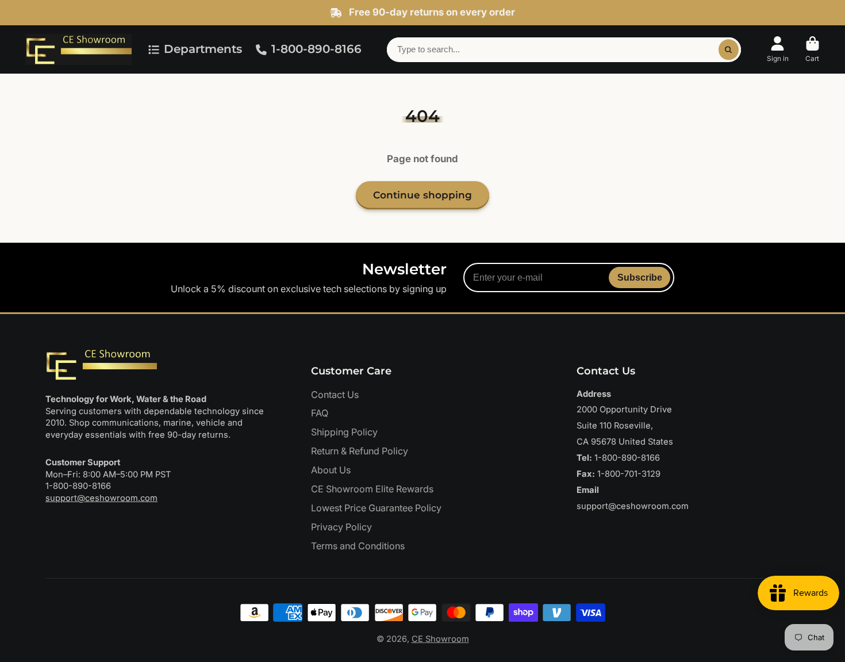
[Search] (729, 50)
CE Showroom (440, 639)
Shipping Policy (344, 432)
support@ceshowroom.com (101, 498)
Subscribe (639, 277)
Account (778, 49)
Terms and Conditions (358, 546)
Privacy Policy (341, 527)
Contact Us (335, 394)
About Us (331, 470)
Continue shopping (422, 195)
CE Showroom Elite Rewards (372, 489)
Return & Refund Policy (359, 451)
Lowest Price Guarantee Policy (376, 508)
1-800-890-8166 (316, 49)
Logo (78, 49)
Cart (812, 49)
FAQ (319, 413)
